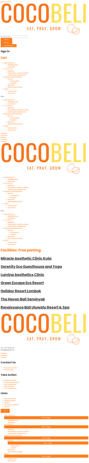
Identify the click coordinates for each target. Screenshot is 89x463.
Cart (4, 57)
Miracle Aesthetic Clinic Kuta (26, 258)
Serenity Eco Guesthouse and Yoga (31, 266)
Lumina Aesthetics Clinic (22, 274)
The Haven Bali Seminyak (23, 299)
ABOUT (6, 89)
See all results (8, 46)
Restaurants (15, 81)
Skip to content (6, 2)
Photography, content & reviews (18, 73)
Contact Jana (12, 91)
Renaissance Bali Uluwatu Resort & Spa (35, 307)
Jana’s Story (12, 93)
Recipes (13, 83)
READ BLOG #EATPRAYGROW (13, 77)
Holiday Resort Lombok (21, 291)
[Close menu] (5, 411)
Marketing (11, 71)
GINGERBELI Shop (13, 65)
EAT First (10, 79)
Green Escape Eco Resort (22, 282)
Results (6, 42)
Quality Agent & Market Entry (17, 75)
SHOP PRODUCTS (9, 63)
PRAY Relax (11, 85)
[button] (44, 96)
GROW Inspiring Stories (15, 87)
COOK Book (11, 67)
